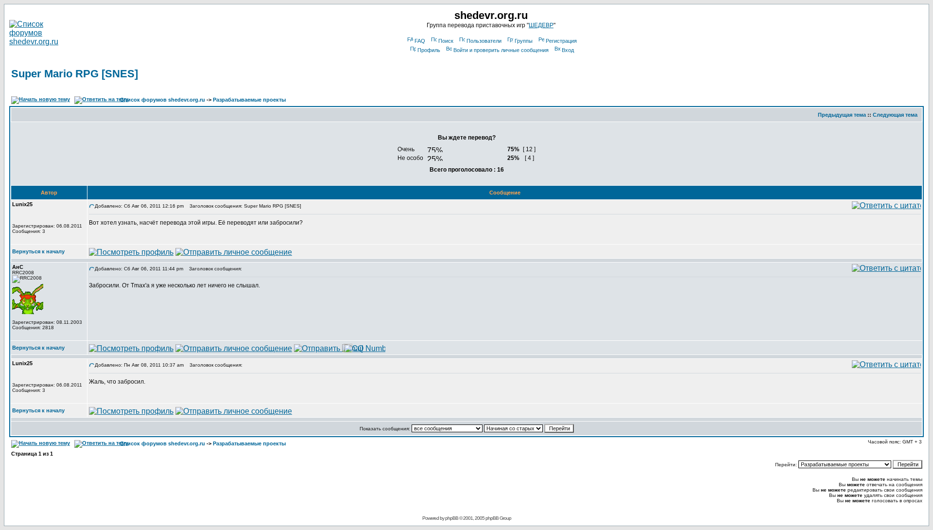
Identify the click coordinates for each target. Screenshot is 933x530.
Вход (568, 50)
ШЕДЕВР (541, 25)
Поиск (445, 41)
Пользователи (483, 41)
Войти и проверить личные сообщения (501, 50)
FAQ (420, 41)
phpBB (451, 518)
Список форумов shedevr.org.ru (162, 100)
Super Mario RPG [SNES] (74, 74)
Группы (524, 41)
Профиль (428, 50)
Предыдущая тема (842, 115)
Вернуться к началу (38, 251)
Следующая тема (895, 115)
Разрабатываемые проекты (249, 100)
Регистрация (561, 41)
